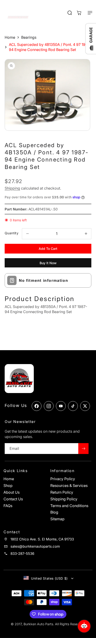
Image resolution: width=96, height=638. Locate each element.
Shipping (12, 188)
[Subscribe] (83, 448)
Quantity (11, 233)
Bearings (28, 37)
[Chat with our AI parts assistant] (84, 626)
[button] (88, 12)
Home (10, 37)
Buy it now (48, 263)
